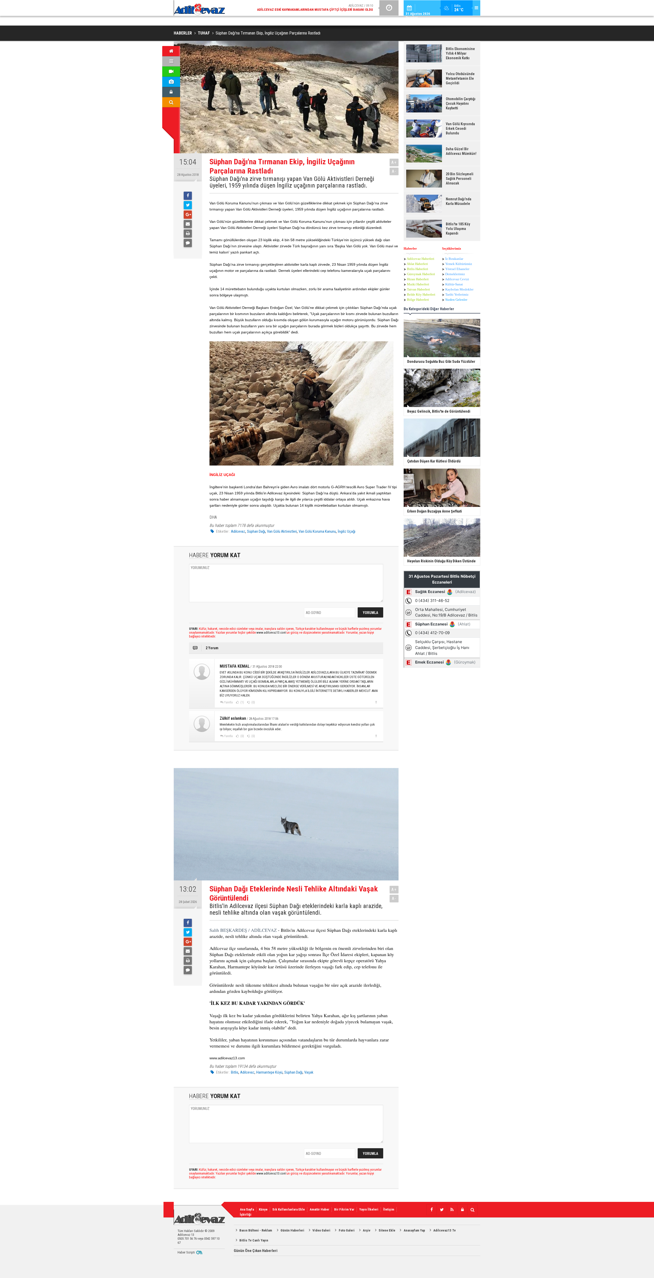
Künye (263, 1209)
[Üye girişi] (171, 92)
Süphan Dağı (256, 531)
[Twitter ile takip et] (442, 1209)
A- (394, 171)
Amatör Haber (319, 1209)
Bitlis (234, 1072)
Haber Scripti (186, 1252)
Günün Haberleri (292, 1230)
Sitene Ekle (387, 1230)
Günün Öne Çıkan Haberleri (255, 1250)
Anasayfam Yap (414, 1230)
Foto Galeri (347, 1230)
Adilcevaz (238, 531)
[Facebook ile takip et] (431, 1209)
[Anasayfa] (171, 51)
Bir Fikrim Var (344, 1209)
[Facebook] (188, 196)
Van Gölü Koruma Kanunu (317, 531)
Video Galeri (321, 1230)
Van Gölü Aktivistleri (282, 531)
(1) (242, 702)
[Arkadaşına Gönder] (188, 224)
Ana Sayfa (247, 1209)
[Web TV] (171, 71)
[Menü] (171, 61)
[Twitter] (188, 205)
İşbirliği (245, 1214)
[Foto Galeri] (171, 82)
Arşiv (366, 1230)
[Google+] (188, 215)
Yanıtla (228, 702)
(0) (253, 702)
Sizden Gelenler (456, 299)
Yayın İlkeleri (368, 1209)
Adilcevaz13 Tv (444, 1230)
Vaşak (308, 1072)
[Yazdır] (188, 233)
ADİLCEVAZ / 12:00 (319, 7)
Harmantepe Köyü (269, 1072)
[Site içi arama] (171, 102)
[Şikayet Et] (376, 702)
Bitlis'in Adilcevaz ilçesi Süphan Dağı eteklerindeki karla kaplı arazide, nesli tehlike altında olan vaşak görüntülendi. (295, 909)
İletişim (388, 1209)
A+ (394, 162)
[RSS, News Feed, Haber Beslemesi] (452, 1209)
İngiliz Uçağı (346, 531)
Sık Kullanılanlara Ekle (288, 1209)
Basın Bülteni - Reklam (255, 1230)
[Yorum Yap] (188, 243)
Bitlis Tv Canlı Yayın (253, 1240)
